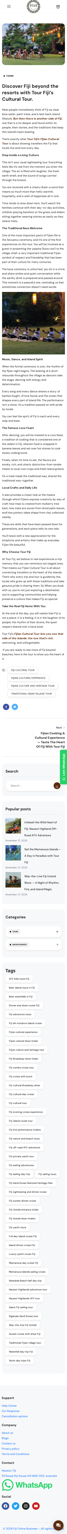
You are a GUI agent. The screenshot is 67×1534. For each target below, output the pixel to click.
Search (11, 771)
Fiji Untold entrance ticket (23, 1209)
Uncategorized (19, 944)
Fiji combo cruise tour (21, 1067)
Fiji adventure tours (20, 1014)
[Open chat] (58, 1525)
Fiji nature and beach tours (24, 1138)
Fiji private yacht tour (21, 1156)
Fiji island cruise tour (21, 1120)
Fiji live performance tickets (25, 1129)
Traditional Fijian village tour (31, 693)
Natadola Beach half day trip (25, 1280)
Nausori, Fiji (9, 1470)
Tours (10, 75)
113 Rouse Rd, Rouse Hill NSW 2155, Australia (29, 1476)
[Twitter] (15, 1506)
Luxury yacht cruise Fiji (22, 1254)
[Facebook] (5, 1506)
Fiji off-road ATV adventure (24, 1147)
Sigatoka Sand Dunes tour (23, 1316)
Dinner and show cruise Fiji (24, 1005)
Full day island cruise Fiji (23, 1236)
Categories (15, 917)
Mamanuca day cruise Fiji (23, 1262)
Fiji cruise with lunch (20, 1076)
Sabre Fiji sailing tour (21, 1307)
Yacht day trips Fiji (19, 1360)
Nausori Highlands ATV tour (24, 1298)
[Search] (57, 785)
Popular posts (18, 809)
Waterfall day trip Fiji (21, 1351)
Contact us (8, 1443)
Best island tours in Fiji (22, 987)
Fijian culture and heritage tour (32, 685)
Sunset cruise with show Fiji (25, 1333)
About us (7, 1433)
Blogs (5, 1438)
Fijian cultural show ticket (23, 1040)
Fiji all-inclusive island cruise (25, 1023)
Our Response (10, 1411)
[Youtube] (36, 1506)
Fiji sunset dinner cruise (22, 1200)
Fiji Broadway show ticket (23, 1058)
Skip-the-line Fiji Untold (22, 1325)
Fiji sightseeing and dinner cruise (28, 1191)
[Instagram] (26, 1506)
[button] (58, 7)
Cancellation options (15, 1416)
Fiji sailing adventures (21, 1165)
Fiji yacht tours (17, 1227)
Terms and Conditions (15, 1454)
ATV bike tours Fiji (19, 978)
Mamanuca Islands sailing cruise (27, 1271)
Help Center (9, 1405)
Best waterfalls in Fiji (21, 996)
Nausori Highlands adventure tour (28, 1289)
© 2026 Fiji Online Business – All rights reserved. (33, 1528)
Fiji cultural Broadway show (24, 1085)
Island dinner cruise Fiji (22, 1245)
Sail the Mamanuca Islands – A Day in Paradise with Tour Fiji (42, 855)
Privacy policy (10, 1449)
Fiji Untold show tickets (22, 1218)
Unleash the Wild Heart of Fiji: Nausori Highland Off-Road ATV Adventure (40, 829)
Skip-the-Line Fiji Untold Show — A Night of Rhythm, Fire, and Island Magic (41, 882)
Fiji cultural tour (23, 670)
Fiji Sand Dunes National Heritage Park (31, 1183)
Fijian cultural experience (28, 678)
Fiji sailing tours (47, 1174)
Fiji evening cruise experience (26, 1111)
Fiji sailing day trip (19, 1174)
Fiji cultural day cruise (21, 1094)
